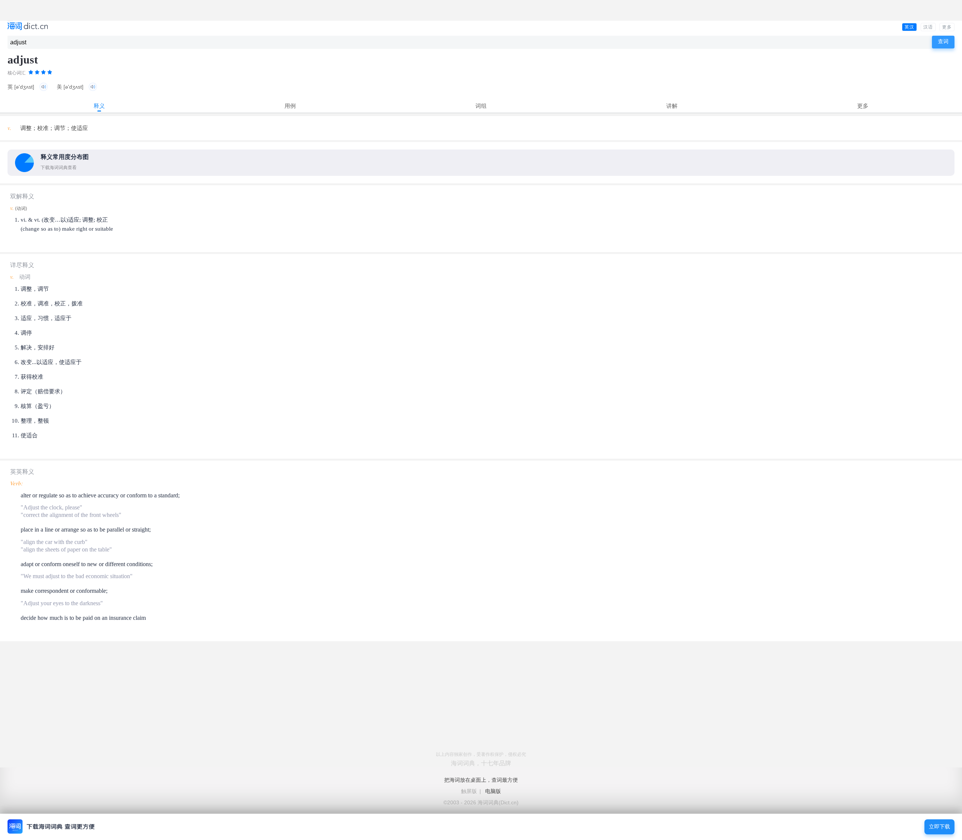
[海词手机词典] (28, 27)
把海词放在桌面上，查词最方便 (481, 780)
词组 (481, 106)
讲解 (672, 106)
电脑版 (493, 791)
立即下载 (939, 826)
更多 (947, 27)
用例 (290, 106)
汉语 (928, 27)
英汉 (909, 27)
